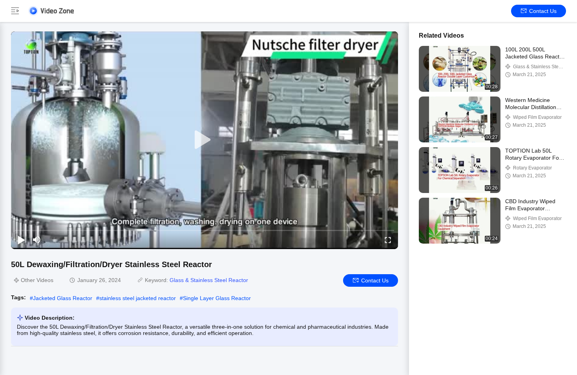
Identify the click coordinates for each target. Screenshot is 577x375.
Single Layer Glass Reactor (217, 298)
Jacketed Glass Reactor (62, 298)
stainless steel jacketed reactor (137, 298)
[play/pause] (21, 240)
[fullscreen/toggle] (388, 240)
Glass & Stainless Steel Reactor (209, 280)
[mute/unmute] (37, 240)
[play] (204, 140)
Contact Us (543, 11)
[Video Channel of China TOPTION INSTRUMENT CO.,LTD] (51, 11)
